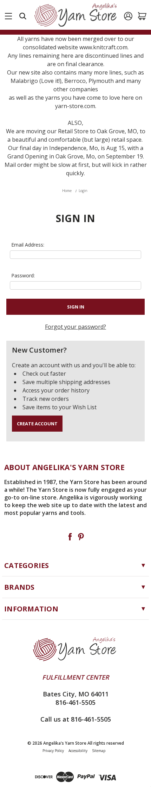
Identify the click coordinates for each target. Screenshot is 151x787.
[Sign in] (128, 16)
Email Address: (27, 244)
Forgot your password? (75, 327)
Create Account (37, 423)
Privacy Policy (53, 750)
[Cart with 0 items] (142, 16)
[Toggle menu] (8, 14)
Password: (23, 275)
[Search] (23, 16)
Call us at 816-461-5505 (75, 719)
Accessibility (77, 750)
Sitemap (98, 750)
